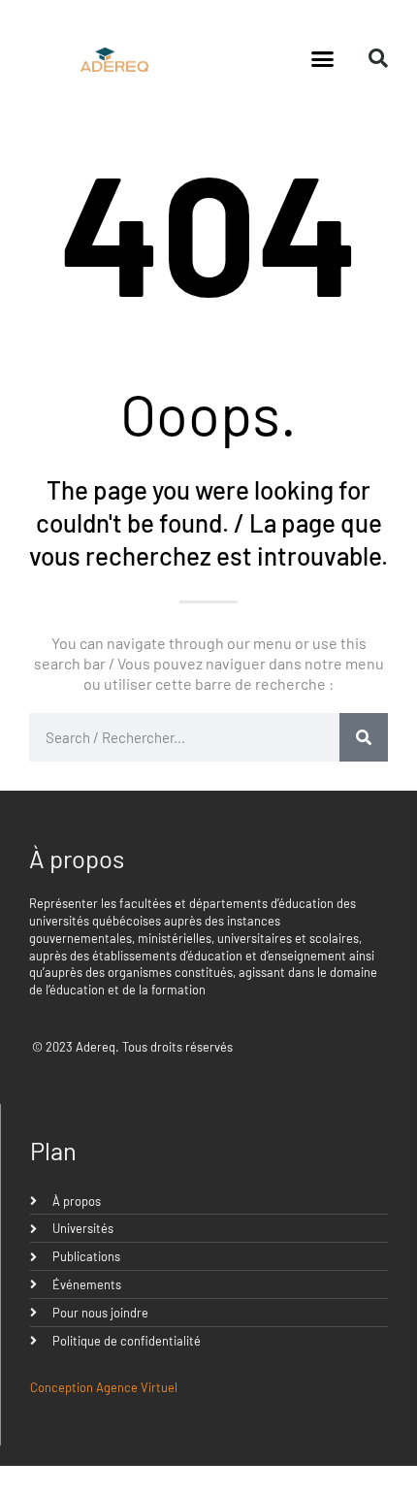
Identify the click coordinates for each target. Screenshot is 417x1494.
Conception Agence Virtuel (103, 1387)
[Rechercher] (363, 737)
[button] (323, 58)
